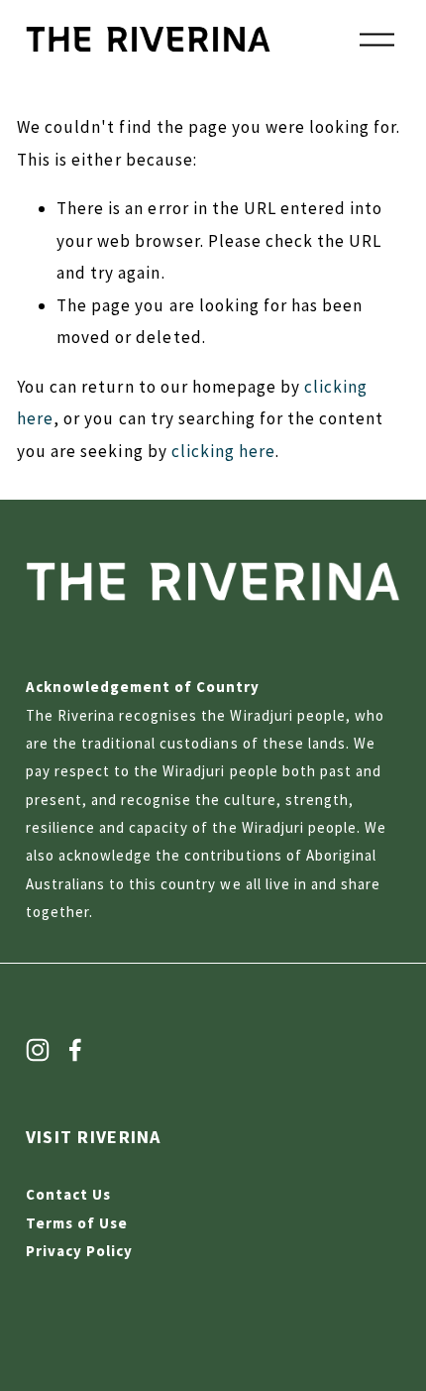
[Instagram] (38, 1050)
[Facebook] (75, 1050)
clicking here (223, 451)
